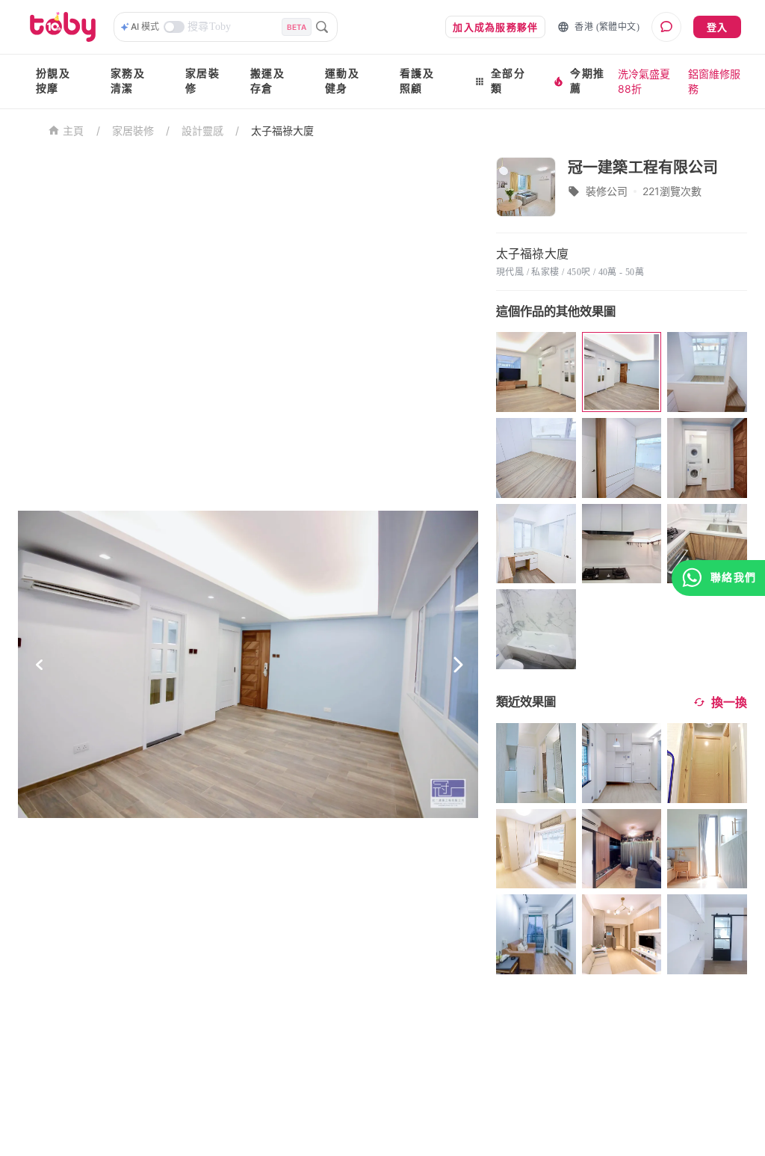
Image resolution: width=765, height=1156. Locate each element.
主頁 (73, 131)
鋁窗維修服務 (714, 81)
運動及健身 (342, 81)
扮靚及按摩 (53, 81)
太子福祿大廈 (282, 130)
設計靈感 (202, 130)
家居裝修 (202, 81)
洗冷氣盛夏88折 (644, 81)
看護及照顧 (417, 81)
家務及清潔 (128, 81)
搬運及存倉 (267, 81)
